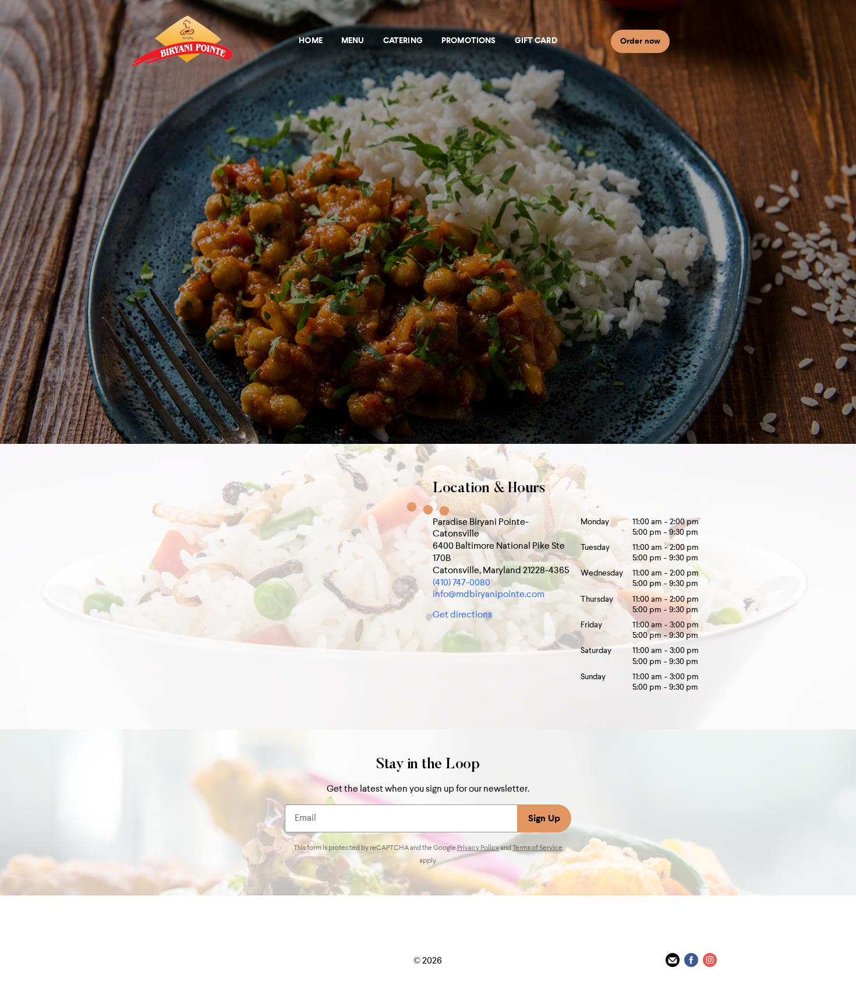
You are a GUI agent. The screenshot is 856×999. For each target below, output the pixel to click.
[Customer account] (703, 40)
